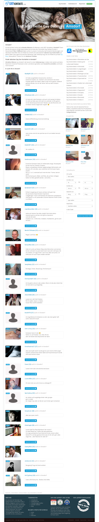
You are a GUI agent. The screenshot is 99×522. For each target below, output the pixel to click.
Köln (32, 514)
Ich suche (69, 174)
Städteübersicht (72, 4)
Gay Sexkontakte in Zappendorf (80, 90)
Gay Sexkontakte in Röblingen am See (80, 74)
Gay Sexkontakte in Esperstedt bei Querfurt (80, 80)
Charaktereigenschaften (37, 503)
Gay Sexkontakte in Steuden (80, 95)
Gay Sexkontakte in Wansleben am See (80, 60)
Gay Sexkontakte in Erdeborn (80, 100)
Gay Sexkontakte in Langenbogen (80, 69)
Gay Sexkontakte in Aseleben (80, 71)
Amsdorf (42, 74)
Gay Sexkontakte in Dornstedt (80, 88)
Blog (32, 506)
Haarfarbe (70, 203)
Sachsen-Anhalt (23, 493)
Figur (68, 197)
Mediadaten (71, 520)
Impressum (90, 520)
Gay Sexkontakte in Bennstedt (80, 97)
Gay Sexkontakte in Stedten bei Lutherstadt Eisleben (80, 84)
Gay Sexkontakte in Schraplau (80, 92)
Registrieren (85, 4)
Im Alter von (70, 180)
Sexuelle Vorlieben (35, 504)
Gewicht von (70, 192)
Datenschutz (83, 520)
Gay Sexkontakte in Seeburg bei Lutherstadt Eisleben (80, 63)
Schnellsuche (34, 500)
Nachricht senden (30, 90)
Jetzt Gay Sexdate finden (85, 216)
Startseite (7, 493)
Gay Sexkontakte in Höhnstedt (80, 66)
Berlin (32, 512)
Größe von (70, 186)
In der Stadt (70, 209)
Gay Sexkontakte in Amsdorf (35, 493)
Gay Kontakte (62, 4)
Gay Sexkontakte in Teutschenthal (80, 76)
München (33, 515)
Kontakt (77, 520)
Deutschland (14, 493)
